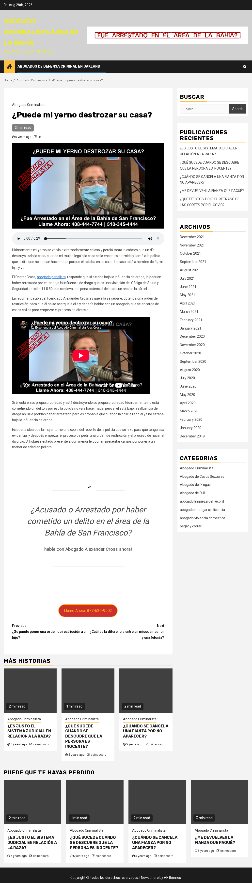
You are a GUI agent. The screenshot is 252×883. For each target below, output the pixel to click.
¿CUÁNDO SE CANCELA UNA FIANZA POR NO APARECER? (145, 731)
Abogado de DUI (192, 493)
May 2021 (187, 295)
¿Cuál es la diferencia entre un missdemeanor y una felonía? (127, 631)
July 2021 (187, 278)
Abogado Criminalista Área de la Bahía (41, 32)
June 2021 (188, 287)
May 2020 (187, 395)
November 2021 (192, 245)
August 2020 (190, 370)
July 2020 (187, 378)
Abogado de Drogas (195, 485)
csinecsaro (40, 744)
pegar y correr (191, 526)
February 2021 (191, 320)
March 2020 (189, 411)
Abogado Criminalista (29, 105)
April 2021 (188, 303)
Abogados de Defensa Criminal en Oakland (58, 66)
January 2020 (190, 428)
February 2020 (191, 419)
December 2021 (192, 237)
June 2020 (188, 386)
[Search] (245, 66)
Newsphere (150, 878)
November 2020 (192, 345)
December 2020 (192, 336)
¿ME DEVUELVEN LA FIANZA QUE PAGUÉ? (212, 191)
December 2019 (192, 436)
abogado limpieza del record (202, 501)
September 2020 (193, 361)
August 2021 (190, 270)
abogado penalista (51, 277)
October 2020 (190, 353)
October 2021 (190, 253)
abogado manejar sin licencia (202, 510)
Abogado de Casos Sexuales (202, 476)
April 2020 (188, 403)
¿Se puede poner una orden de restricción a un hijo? (50, 631)
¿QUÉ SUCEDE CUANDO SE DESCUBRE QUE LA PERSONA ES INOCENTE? (83, 736)
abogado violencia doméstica (202, 518)
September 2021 (193, 262)
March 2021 (189, 312)
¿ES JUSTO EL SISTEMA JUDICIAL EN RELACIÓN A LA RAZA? (29, 731)
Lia (40, 137)
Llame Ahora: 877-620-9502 (88, 610)
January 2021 (190, 328)
